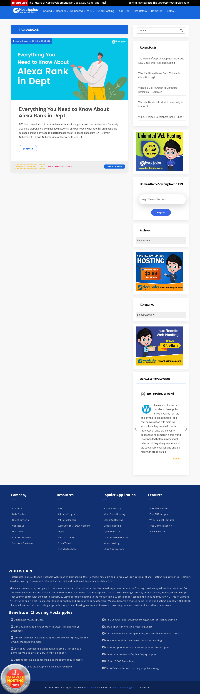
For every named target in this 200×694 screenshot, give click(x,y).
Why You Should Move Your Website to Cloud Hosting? (159, 75)
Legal (61, 531)
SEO (42, 166)
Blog (60, 508)
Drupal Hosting (112, 525)
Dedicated (76, 11)
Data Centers (19, 514)
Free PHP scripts (158, 514)
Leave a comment (114, 166)
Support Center (66, 537)
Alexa (50, 166)
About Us (17, 508)
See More (28, 148)
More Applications (114, 548)
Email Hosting (105, 11)
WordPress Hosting (114, 514)
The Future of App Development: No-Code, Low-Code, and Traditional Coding (161, 60)
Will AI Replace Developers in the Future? (161, 116)
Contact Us (18, 525)
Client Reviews (20, 519)
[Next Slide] (186, 429)
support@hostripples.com (172, 2)
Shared (47, 11)
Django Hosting (112, 531)
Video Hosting (112, 543)
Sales (170, 11)
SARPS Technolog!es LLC (125, 687)
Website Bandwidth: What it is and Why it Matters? (160, 104)
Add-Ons (124, 11)
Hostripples (90, 687)
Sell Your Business (22, 543)
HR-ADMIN (45, 41)
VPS (90, 11)
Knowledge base (67, 548)
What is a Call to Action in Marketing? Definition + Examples (158, 89)
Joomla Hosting (113, 508)
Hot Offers (140, 11)
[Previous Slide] (135, 429)
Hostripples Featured (26, 166)
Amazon (68, 166)
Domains (157, 11)
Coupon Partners (21, 537)
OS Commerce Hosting (116, 537)
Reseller (61, 11)
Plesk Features (157, 531)
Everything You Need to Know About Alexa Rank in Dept (64, 112)
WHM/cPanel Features (161, 519)
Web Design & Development (74, 525)
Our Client (18, 531)
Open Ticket (64, 543)
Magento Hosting (113, 519)
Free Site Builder (158, 508)
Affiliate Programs (68, 514)
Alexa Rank (59, 166)
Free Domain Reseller (161, 525)
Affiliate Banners (67, 519)
